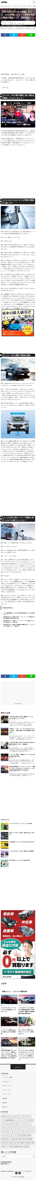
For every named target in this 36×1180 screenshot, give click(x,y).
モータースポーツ (6, 1135)
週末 (22, 1146)
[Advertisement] (18, 51)
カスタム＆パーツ (7, 1081)
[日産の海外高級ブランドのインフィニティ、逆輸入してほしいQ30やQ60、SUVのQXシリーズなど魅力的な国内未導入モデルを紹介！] (4, 769)
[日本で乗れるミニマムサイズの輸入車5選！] (4, 863)
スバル (7, 23)
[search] (34, 1156)
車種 (11, 1146)
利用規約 (3, 1171)
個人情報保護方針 (9, 1171)
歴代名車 (5, 1102)
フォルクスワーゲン (24, 1127)
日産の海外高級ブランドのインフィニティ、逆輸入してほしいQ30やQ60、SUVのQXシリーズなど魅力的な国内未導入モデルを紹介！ (22, 768)
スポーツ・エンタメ (5, 6)
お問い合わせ (28, 1171)
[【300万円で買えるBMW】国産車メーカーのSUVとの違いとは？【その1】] (4, 719)
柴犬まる (12, 1142)
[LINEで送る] (31, 35)
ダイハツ (28, 1124)
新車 (24, 1139)
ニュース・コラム (16, 6)
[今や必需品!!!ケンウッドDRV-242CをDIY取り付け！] (4, 845)
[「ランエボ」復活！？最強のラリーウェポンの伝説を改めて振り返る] (4, 757)
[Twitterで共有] (13, 35)
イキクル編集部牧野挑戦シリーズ (10, 1120)
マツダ (26, 1131)
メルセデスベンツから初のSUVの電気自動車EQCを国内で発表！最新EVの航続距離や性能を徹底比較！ (26, 1010)
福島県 (22, 1142)
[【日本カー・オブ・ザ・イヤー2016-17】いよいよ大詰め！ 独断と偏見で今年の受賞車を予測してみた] (4, 731)
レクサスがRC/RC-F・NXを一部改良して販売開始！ (22, 851)
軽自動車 (17, 1146)
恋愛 (20, 1139)
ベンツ (28, 1005)
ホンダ (10, 1005)
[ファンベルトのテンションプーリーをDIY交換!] (4, 826)
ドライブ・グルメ (27, 6)
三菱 (20, 1135)
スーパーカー (21, 1124)
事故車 (29, 1135)
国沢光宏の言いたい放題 (15, 23)
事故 (24, 1135)
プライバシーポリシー (19, 1171)
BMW (3, 1116)
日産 (3, 1142)
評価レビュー (13, 22)
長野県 (27, 1146)
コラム (3, 1124)
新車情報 (5, 1098)
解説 (33, 1142)
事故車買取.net (5, 1163)
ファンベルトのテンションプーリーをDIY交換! (20, 823)
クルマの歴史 (30, 1120)
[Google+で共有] (22, 35)
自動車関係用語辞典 (7, 1162)
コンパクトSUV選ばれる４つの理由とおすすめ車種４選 (8, 1031)
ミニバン (32, 1131)
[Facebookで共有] (5, 35)
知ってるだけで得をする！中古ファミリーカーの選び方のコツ (26, 1031)
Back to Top (18, 1067)
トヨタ (8, 1127)
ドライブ (14, 1127)
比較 (18, 1142)
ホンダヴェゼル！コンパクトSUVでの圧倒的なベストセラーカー (8, 1009)
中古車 (28, 1027)
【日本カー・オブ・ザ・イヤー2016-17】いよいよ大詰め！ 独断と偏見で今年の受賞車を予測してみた (22, 730)
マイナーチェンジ (18, 1131)
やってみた (13, 1116)
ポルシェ (9, 1131)
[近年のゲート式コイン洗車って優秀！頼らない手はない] (4, 835)
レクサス (15, 1135)
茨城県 (28, 1142)
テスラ (3, 1127)
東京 (7, 1142)
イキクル (22, 1176)
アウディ (20, 1116)
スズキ (8, 1124)
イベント (22, 1120)
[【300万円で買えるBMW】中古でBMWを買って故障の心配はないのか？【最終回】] (4, 745)
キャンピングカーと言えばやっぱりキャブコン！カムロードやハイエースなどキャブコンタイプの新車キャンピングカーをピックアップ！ (26, 1054)
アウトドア (27, 1116)
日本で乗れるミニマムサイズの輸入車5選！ (20, 860)
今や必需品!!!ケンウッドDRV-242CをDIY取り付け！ (22, 842)
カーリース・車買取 (7, 1077)
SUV (4, 23)
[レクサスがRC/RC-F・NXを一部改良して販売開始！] (4, 854)
